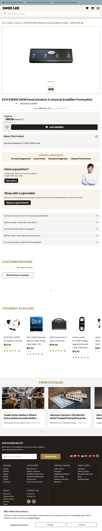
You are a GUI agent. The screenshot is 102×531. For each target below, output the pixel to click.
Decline (81, 525)
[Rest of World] (98, 455)
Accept (50, 525)
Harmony (6, 482)
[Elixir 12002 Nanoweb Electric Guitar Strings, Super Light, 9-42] (36, 324)
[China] (94, 456)
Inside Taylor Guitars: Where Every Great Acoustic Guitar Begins (20, 418)
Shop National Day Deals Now (38, 2)
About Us (7, 494)
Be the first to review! (28, 103)
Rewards (81, 469)
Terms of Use (8, 496)
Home (4, 23)
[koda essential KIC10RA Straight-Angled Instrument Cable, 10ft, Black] (82, 324)
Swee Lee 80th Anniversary (12, 2)
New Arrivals (32, 469)
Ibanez (5, 474)
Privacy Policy (33, 518)
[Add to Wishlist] (7, 127)
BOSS (5, 476)
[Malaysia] (72, 456)
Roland (6, 471)
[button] (51, 89)
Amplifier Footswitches (15, 23)
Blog (79, 476)
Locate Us (31, 494)
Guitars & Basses (33, 471)
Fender (6, 469)
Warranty (57, 482)
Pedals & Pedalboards (35, 476)
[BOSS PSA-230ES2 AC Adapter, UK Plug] (13, 324)
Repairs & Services (61, 479)
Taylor (5, 479)
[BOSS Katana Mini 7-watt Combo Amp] (59, 324)
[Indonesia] (83, 456)
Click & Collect (83, 471)
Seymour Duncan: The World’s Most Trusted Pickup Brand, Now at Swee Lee (69, 418)
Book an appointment (17, 202)
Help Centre (59, 469)
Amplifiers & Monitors (35, 474)
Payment (57, 471)
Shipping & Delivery (61, 474)
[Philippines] (87, 456)
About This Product (14, 136)
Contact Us (31, 496)
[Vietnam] (79, 456)
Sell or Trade (59, 476)
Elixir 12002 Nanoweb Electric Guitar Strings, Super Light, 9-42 (36, 340)
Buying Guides (83, 479)
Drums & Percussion (35, 482)
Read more (36, 423)
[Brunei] (76, 456)
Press (5, 504)
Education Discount (85, 474)
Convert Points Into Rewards (65, 2)
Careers (6, 501)
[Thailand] (91, 456)
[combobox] (51, 13)
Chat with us (11, 181)
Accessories (31, 479)
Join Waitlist (56, 127)
